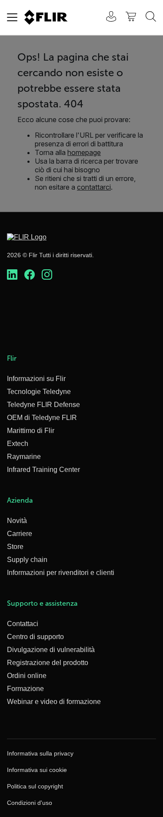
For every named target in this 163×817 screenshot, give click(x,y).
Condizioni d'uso (29, 802)
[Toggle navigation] (12, 17)
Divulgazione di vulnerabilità (51, 649)
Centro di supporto (35, 636)
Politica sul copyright (35, 786)
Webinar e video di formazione (54, 701)
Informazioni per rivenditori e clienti (60, 572)
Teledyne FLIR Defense (43, 404)
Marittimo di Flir (30, 430)
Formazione (25, 688)
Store (15, 546)
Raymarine (24, 456)
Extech (17, 443)
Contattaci (22, 623)
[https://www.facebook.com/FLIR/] (29, 275)
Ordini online (27, 675)
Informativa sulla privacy (40, 753)
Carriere (19, 533)
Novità (17, 520)
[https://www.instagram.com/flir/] (47, 275)
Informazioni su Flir (36, 378)
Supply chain (27, 559)
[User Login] (106, 17)
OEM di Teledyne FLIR (42, 417)
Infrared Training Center (43, 469)
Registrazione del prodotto (47, 662)
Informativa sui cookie (37, 769)
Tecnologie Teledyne (39, 391)
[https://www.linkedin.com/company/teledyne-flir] (12, 275)
